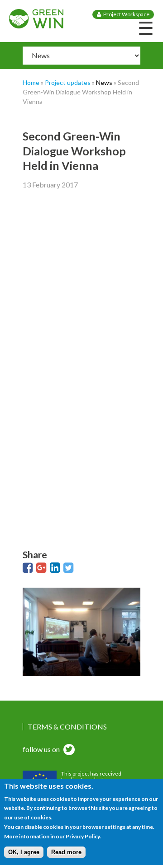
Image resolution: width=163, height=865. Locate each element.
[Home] (36, 25)
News (104, 82)
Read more (66, 852)
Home (31, 82)
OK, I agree (23, 852)
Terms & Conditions (67, 726)
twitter (68, 750)
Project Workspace (126, 14)
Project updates (68, 82)
